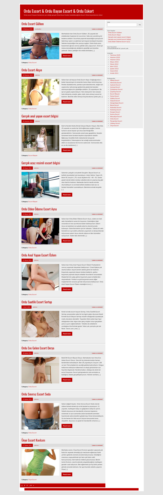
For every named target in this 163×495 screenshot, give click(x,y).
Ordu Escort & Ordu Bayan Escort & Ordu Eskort (59, 11)
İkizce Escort (114, 105)
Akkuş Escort (114, 80)
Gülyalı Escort (115, 101)
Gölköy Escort (115, 98)
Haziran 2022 (115, 60)
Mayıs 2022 (114, 62)
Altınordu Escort (115, 83)
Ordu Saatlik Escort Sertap (37, 302)
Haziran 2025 (115, 57)
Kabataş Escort (115, 110)
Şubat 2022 (114, 69)
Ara (108, 22)
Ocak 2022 (114, 71)
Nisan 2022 (114, 64)
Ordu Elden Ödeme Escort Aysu (39, 209)
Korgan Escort (115, 112)
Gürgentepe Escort (116, 103)
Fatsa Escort (114, 96)
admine (37, 75)
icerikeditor (38, 29)
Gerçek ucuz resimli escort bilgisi (41, 163)
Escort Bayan (32, 155)
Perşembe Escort (116, 121)
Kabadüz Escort (115, 107)
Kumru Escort (115, 114)
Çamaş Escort (115, 87)
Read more (67, 56)
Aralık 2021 (114, 73)
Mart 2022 (114, 66)
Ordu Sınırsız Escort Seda (36, 394)
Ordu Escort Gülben (33, 23)
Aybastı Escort (115, 85)
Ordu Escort (32, 62)
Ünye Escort (32, 479)
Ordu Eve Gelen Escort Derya (38, 348)
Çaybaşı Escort (115, 92)
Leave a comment (97, 29)
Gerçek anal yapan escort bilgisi (40, 116)
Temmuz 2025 (115, 55)
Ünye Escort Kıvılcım (33, 440)
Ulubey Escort (115, 123)
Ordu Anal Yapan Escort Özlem (39, 255)
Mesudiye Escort (116, 116)
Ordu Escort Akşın (32, 70)
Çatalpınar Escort (116, 89)
